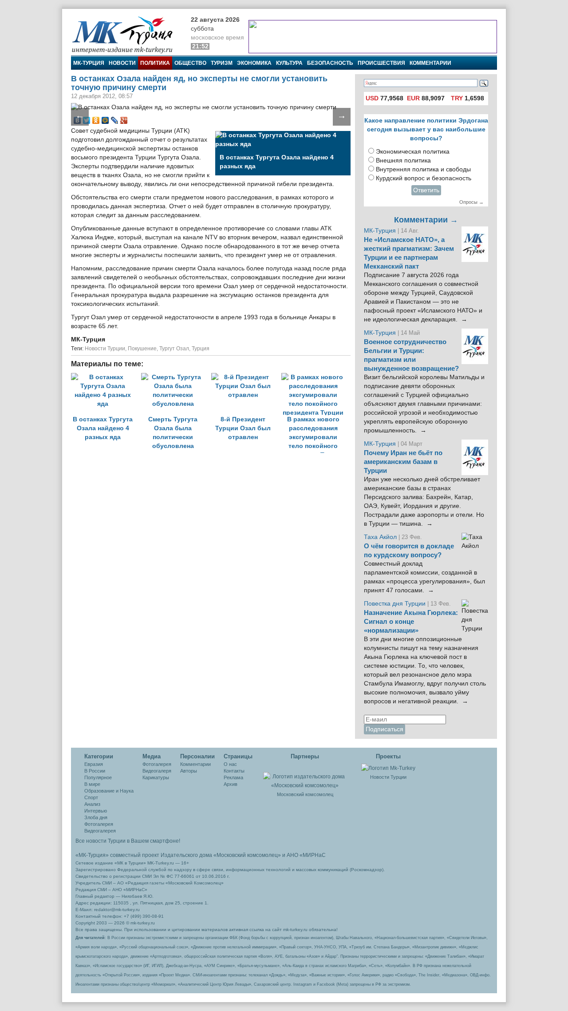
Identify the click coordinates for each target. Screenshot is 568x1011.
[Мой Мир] (105, 120)
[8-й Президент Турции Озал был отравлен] (246, 377)
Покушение (142, 348)
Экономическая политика (413, 151)
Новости (122, 63)
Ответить (426, 190)
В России (94, 770)
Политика (155, 63)
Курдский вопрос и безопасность (423, 178)
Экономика (254, 63)
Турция (200, 348)
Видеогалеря (156, 770)
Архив (230, 784)
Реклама (233, 777)
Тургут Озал (174, 348)
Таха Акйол (380, 537)
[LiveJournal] (114, 120)
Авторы (188, 770)
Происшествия (381, 63)
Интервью (95, 810)
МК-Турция (88, 63)
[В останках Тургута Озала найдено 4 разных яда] (106, 377)
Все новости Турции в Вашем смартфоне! (127, 841)
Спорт (91, 797)
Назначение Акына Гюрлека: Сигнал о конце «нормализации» (411, 621)
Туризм (222, 63)
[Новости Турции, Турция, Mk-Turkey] (388, 768)
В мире (92, 784)
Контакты (234, 770)
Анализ (92, 804)
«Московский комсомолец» (247, 855)
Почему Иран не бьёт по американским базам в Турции (403, 461)
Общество (190, 63)
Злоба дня (95, 817)
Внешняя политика (403, 160)
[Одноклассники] (96, 120)
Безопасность (330, 63)
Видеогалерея (100, 830)
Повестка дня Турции (395, 603)
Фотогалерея (98, 824)
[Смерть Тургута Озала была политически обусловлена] (176, 377)
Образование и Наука (109, 790)
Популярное (98, 777)
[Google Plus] (124, 120)
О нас (230, 764)
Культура (289, 63)
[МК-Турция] (126, 34)
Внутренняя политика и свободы (423, 169)
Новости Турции (105, 348)
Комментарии (430, 63)
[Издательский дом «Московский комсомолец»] (305, 776)
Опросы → (471, 202)
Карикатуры (155, 777)
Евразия (93, 764)
